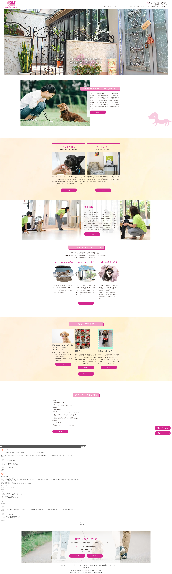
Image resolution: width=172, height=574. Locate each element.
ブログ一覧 (86, 373)
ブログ (158, 7)
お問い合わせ (164, 428)
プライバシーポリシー (111, 565)
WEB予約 (165, 433)
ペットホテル (129, 7)
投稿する (83, 446)
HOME (104, 7)
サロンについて (112, 7)
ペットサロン (120, 7)
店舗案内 (163, 7)
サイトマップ (86, 567)
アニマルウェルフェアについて (141, 7)
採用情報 (152, 7)
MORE (98, 112)
